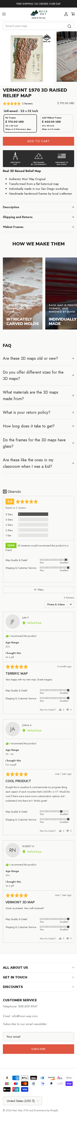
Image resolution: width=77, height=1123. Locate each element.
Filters (40, 589)
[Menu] (4, 14)
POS (26, 1110)
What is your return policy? (26, 412)
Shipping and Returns (18, 217)
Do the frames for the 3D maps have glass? (34, 443)
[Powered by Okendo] (12, 491)
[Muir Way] (38, 14)
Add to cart (38, 141)
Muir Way (17, 1110)
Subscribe (38, 1049)
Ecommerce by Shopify (46, 1110)
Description (11, 207)
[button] (18, 103)
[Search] (69, 26)
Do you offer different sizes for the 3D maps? (33, 375)
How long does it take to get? (29, 426)
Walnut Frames (13, 227)
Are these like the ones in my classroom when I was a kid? (28, 463)
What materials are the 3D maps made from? (30, 395)
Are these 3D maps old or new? (30, 358)
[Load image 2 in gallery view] (27, 58)
